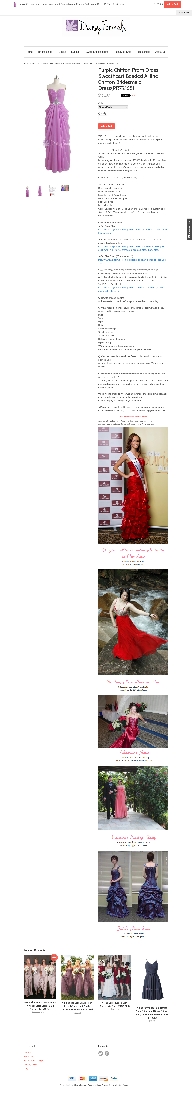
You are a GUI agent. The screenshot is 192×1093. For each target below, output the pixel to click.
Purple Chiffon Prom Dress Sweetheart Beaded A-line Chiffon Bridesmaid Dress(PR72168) (76, 4)
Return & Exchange (33, 1060)
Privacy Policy (31, 1064)
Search (27, 1052)
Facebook (107, 1053)
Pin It (134, 95)
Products (35, 63)
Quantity (102, 113)
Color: (101, 103)
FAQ (26, 1068)
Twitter (100, 1053)
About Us (28, 1056)
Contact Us (189, 228)
